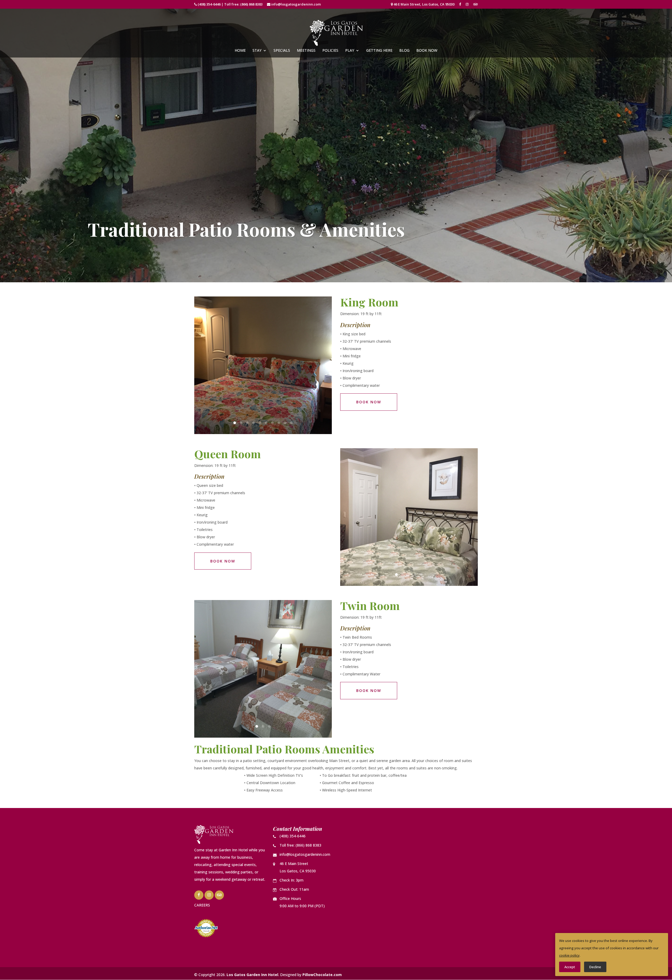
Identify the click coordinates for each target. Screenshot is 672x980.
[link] (460, 6)
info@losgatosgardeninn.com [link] (296, 4)
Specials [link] (282, 51)
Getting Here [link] (379, 51)
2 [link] (241, 422)
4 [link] (253, 422)
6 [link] (266, 422)
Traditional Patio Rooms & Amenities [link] (246, 229)
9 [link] (285, 422)
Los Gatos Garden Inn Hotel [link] (252, 974)
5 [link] (260, 422)
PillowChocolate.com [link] (322, 974)
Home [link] (240, 51)
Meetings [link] (306, 51)
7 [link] (272, 422)
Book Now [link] (426, 51)
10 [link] (291, 422)
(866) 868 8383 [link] (251, 4)
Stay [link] (257, 51)
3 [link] (247, 422)
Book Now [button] (368, 401)
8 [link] (278, 422)
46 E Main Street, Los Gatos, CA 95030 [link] (423, 5)
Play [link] (349, 51)
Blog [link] (404, 51)
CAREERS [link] (202, 905)
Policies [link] (330, 51)
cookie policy (569, 955)
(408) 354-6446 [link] (209, 4)
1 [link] (234, 422)
